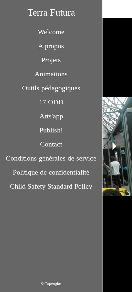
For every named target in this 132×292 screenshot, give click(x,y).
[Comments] (123, 9)
